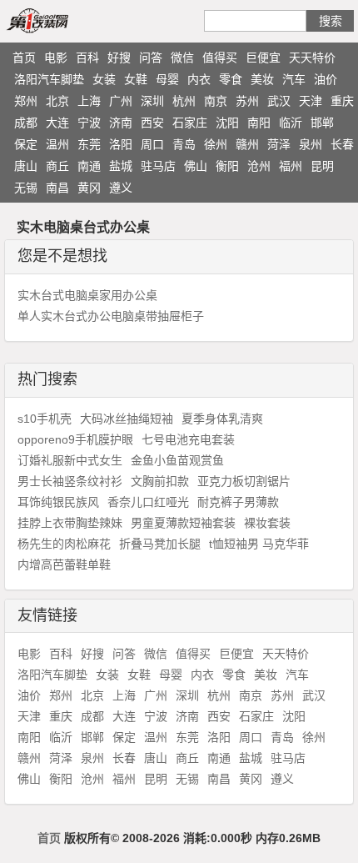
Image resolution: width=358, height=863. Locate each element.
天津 (310, 101)
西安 (152, 122)
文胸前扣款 (160, 481)
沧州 (259, 166)
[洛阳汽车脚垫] (56, 20)
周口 (152, 144)
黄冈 (89, 187)
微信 (182, 57)
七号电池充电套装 (188, 439)
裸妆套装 (267, 522)
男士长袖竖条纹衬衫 (69, 481)
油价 (325, 79)
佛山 (195, 166)
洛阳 (120, 144)
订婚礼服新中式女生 (69, 460)
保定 (25, 144)
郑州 (25, 101)
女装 (104, 79)
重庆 (342, 101)
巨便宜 (263, 57)
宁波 (89, 122)
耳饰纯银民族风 (58, 502)
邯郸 (322, 122)
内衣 (199, 79)
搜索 (330, 21)
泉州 (310, 144)
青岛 (184, 144)
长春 (342, 144)
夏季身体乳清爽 (222, 418)
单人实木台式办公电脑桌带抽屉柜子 (110, 316)
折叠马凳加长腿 (160, 543)
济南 (120, 122)
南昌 (57, 187)
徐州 (215, 144)
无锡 (25, 187)
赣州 (247, 144)
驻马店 (158, 166)
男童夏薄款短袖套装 (183, 522)
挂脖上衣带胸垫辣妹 (69, 522)
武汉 (279, 101)
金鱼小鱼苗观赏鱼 (177, 460)
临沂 (290, 122)
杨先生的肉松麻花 (64, 543)
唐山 (25, 166)
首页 (24, 57)
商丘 (57, 166)
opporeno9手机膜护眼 (75, 439)
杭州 (184, 101)
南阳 (259, 122)
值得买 (219, 57)
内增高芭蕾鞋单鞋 (64, 564)
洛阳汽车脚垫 (49, 79)
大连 (57, 122)
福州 (290, 166)
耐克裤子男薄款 (238, 502)
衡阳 (227, 166)
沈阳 (227, 122)
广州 (120, 101)
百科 (87, 57)
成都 (25, 122)
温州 (57, 144)
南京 (215, 101)
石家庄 (189, 122)
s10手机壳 (44, 418)
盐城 (120, 166)
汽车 (294, 79)
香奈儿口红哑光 (148, 502)
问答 (150, 57)
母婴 (167, 79)
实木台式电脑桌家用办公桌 (87, 295)
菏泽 (279, 144)
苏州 (247, 101)
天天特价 (312, 57)
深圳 (152, 101)
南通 (89, 166)
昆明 (322, 166)
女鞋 (135, 79)
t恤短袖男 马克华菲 (259, 543)
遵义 (120, 187)
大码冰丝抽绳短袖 (126, 418)
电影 (55, 57)
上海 (89, 101)
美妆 (262, 79)
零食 (230, 79)
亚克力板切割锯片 (244, 481)
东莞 (89, 144)
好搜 (119, 57)
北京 (57, 101)
